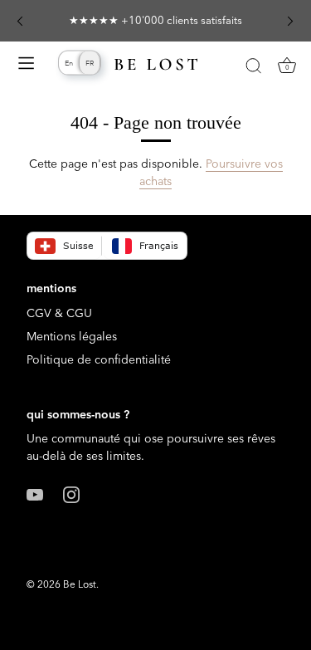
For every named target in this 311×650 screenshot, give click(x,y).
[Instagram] (71, 493)
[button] (20, 21)
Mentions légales (72, 336)
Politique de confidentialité (99, 359)
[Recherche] (253, 67)
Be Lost (79, 584)
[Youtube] (35, 493)
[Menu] (26, 66)
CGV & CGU (59, 312)
